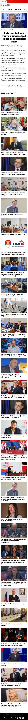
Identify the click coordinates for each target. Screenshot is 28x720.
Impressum (7, 718)
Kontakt (13, 718)
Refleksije (18, 9)
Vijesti (3, 9)
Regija (10, 9)
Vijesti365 (11, 715)
